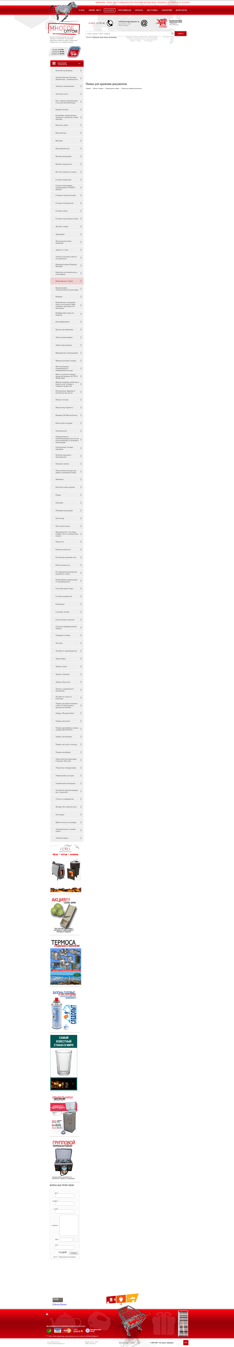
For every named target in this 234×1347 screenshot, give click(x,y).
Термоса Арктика (62, 674)
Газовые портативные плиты (67, 219)
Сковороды (60, 604)
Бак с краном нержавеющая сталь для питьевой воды (67, 102)
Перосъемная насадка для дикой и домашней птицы (66, 471)
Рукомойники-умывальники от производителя (66, 581)
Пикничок (59, 479)
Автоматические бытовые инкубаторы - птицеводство (67, 78)
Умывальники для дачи (65, 776)
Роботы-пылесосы (63, 565)
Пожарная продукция (64, 510)
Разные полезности (63, 549)
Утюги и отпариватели (65, 799)
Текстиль (59, 643)
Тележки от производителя (66, 651)
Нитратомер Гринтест (64, 407)
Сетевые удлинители (64, 596)
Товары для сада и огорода (66, 744)
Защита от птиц (62, 250)
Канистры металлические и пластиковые (66, 273)
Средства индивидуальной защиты (66, 627)
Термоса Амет (61, 666)
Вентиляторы (61, 133)
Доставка (152, 10)
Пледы (58, 495)
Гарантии (167, 10)
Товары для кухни (63, 721)
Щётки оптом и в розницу (66, 822)
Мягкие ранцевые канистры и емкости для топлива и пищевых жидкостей (67, 384)
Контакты (181, 10)
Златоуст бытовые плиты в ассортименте (66, 258)
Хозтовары (60, 815)
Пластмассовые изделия (65, 487)
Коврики (59, 297)
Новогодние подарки (64, 423)
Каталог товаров (98, 88)
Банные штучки (62, 109)
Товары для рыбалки (64, 737)
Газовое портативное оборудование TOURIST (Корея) (65, 187)
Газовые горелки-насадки (66, 195)
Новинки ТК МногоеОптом (66, 415)
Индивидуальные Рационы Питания (66, 265)
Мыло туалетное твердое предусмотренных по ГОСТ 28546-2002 (67, 376)
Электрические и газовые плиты (66, 830)
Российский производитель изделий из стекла (66, 573)
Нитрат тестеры (62, 400)
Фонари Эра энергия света (66, 807)
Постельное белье (63, 526)
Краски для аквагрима (64, 329)
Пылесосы (60, 542)
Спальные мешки (62, 612)
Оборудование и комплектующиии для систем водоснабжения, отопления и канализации (67, 439)
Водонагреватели (62, 148)
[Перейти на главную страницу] (64, 22)
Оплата (139, 10)
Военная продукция (63, 156)
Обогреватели (61, 431)
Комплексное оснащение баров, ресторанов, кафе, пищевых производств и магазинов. (66, 305)
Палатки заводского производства (63, 456)
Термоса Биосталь (63, 682)
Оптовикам (124, 10)
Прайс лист (95, 10)
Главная (88, 88)
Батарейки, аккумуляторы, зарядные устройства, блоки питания (67, 117)
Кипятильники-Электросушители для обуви (67, 289)
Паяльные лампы (62, 464)
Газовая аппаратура (63, 180)
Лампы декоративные (64, 337)
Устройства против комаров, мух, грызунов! (67, 791)
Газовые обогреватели (64, 203)
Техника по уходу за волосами (64, 698)
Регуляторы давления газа (66, 557)
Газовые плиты (62, 211)
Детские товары (62, 226)
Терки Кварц (61, 659)
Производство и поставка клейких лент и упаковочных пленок (67, 534)
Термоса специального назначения (65, 690)
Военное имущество (64, 164)
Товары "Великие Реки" (65, 713)
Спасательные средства (65, 620)
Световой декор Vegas (64, 588)
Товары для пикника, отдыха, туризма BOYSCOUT (67, 729)
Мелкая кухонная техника (66, 361)
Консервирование (63, 322)
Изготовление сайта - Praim (127, 1342)
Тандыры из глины (63, 635)
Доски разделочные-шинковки (64, 242)
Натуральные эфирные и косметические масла (65, 392)
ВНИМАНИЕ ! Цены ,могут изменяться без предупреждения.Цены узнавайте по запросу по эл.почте (96, 2)
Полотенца (60, 518)
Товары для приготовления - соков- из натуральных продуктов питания (67, 705)
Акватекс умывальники (65, 86)
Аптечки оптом (62, 94)
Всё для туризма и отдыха (66, 172)
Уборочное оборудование (66, 768)
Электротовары (62, 838)
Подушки (59, 503)
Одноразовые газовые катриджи (64, 448)
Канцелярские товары (64, 281)
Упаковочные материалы (65, 783)
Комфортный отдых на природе (65, 314)
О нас (82, 10)
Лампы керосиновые (64, 345)
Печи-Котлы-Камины (64, 71)
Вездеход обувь (62, 125)
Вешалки (59, 141)
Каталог (109, 10)
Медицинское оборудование (67, 353)
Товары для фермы (63, 752)
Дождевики (60, 234)
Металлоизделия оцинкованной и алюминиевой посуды (64, 368)
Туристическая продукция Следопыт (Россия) (66, 760)
